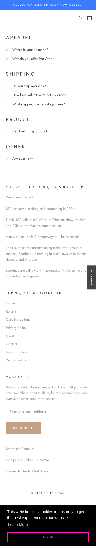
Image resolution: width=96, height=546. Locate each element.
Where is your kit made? (30, 49)
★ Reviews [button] (91, 277)
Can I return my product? (30, 131)
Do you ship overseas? (29, 85)
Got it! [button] (48, 537)
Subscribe (23, 428)
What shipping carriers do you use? (38, 104)
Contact (11, 343)
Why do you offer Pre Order (33, 58)
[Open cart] (89, 17)
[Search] (81, 18)
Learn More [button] (18, 524)
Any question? (22, 158)
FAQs (10, 335)
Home (10, 303)
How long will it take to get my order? (39, 94)
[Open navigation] (6, 17)
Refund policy (16, 360)
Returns (11, 311)
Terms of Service (18, 352)
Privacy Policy (16, 327)
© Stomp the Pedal (48, 493)
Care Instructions (18, 319)
